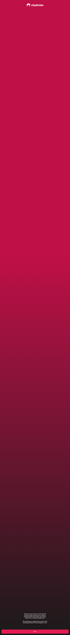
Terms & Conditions (35, 624)
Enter (35, 631)
